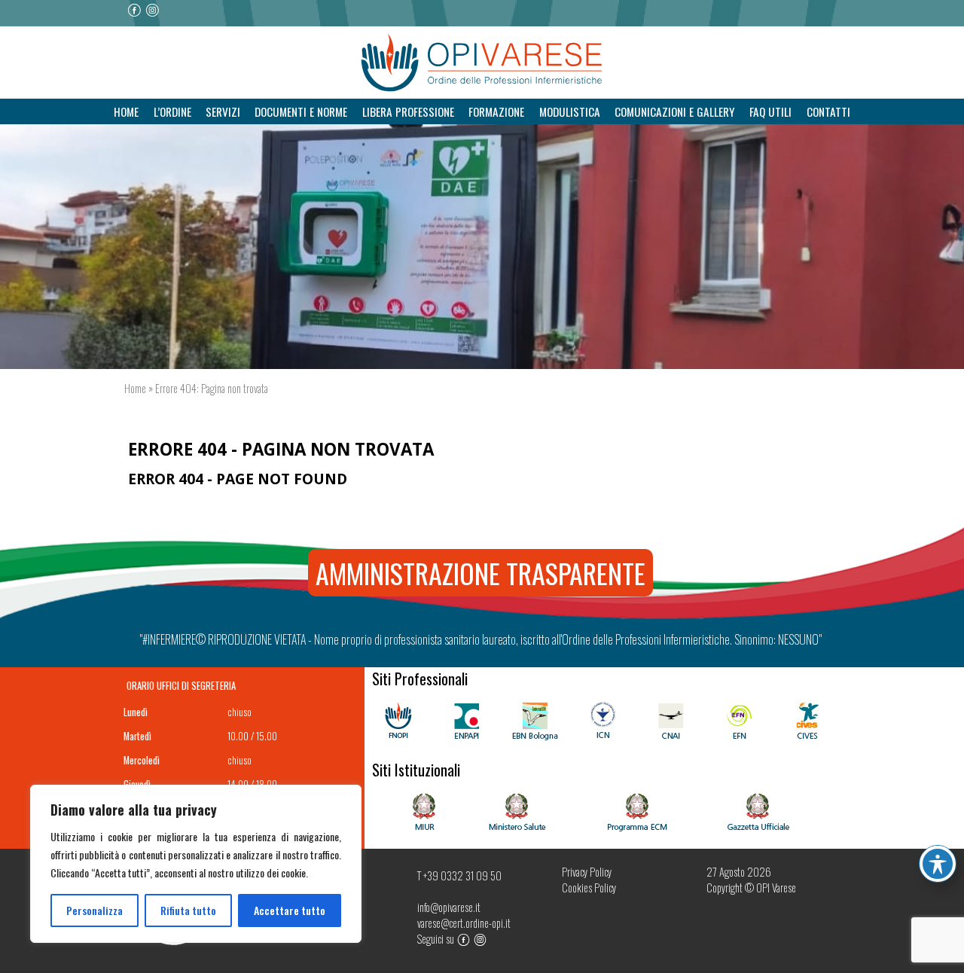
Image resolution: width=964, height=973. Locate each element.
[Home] (482, 62)
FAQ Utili (770, 111)
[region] (196, 864)
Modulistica (569, 111)
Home (126, 111)
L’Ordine (172, 111)
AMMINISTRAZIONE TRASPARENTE (480, 573)
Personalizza (94, 910)
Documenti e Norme (301, 111)
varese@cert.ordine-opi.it (464, 923)
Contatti (828, 111)
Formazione (496, 111)
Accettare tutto (289, 910)
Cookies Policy (589, 887)
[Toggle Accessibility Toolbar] (938, 864)
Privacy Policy (587, 872)
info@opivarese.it (448, 907)
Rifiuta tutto (188, 910)
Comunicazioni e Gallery (675, 111)
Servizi (223, 111)
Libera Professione (408, 111)
